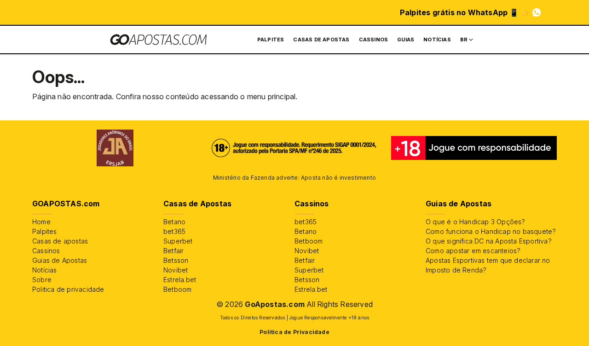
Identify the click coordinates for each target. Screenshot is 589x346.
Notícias (437, 39)
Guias (405, 39)
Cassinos (373, 39)
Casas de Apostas (321, 39)
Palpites (270, 39)
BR (464, 39)
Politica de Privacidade (294, 332)
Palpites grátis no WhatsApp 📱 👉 (465, 12)
